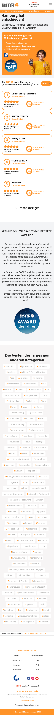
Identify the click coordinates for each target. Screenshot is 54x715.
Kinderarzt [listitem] (31, 506)
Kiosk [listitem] (43, 506)
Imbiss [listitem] (24, 488)
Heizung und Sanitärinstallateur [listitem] (19, 477)
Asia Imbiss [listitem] (23, 378)
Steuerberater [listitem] (14, 604)
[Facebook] (28, 678)
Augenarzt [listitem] (37, 378)
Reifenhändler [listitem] (19, 564)
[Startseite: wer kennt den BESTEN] (10, 4)
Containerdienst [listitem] (14, 401)
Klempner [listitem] (12, 512)
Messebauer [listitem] (43, 517)
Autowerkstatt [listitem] (30, 384)
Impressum (16, 665)
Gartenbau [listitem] (25, 448)
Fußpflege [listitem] (39, 442)
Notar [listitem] (44, 529)
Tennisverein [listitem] (31, 610)
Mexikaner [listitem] (40, 523)
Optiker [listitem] (11, 535)
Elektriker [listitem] (38, 407)
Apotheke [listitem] (11, 372)
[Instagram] (32, 678)
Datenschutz (17, 670)
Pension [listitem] (8, 541)
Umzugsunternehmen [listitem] (27, 616)
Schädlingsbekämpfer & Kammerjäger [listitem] (26, 570)
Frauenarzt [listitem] (14, 442)
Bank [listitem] (43, 384)
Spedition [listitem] (8, 593)
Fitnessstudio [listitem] (11, 436)
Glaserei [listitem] (24, 453)
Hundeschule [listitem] (10, 488)
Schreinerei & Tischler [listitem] (18, 581)
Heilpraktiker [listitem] (32, 471)
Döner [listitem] (13, 407)
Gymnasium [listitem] (8, 465)
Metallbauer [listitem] (12, 523)
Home (4, 633)
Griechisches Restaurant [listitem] (18, 459)
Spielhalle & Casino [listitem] (25, 593)
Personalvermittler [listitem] (25, 541)
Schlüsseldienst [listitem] (25, 575)
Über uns (17, 655)
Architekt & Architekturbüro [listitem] (32, 372)
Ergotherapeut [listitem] (35, 413)
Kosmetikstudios (14, 633)
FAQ (37, 660)
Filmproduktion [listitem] (36, 424)
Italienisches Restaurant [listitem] (38, 494)
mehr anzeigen (29, 208)
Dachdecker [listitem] (31, 401)
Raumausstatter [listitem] (18, 558)
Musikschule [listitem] (31, 529)
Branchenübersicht (37, 655)
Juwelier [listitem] (39, 500)
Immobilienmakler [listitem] (40, 488)
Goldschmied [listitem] (38, 453)
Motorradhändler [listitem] (13, 529)
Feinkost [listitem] (42, 419)
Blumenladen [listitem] (35, 390)
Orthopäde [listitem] (25, 535)
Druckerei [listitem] (25, 407)
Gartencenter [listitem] (40, 448)
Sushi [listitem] (42, 604)
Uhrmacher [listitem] (8, 616)
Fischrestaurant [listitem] (36, 430)
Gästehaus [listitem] (10, 448)
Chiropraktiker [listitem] (30, 395)
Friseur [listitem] (27, 442)
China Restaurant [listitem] (12, 395)
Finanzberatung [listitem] (17, 430)
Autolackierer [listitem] (13, 384)
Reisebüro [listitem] (34, 564)
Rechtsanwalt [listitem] (36, 558)
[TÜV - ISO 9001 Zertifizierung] (17, 677)
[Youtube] (37, 678)
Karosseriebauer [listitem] (14, 506)
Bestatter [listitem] (7, 390)
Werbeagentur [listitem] (27, 622)
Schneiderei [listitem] (42, 575)
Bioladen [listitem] (20, 390)
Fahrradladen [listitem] (13, 419)
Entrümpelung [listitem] (17, 413)
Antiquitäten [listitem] (42, 366)
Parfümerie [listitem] (39, 535)
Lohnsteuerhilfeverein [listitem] (13, 517)
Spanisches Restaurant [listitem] (35, 587)
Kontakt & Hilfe (17, 660)
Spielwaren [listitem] (44, 593)
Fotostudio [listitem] (42, 436)
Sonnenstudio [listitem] (13, 587)
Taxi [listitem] (19, 610)
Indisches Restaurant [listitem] (13, 494)
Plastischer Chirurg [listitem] (19, 552)
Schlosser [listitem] (9, 575)
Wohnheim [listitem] (43, 622)
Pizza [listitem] (43, 546)
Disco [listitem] (43, 401)
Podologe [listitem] (37, 552)
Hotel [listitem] (25, 483)
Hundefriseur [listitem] (38, 483)
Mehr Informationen (27, 700)
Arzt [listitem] (12, 378)
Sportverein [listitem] (12, 599)
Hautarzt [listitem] (18, 471)
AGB (37, 670)
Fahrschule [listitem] (28, 419)
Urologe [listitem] (45, 616)
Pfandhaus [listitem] (43, 541)
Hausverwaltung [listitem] (42, 465)
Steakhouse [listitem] (27, 599)
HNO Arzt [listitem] (43, 477)
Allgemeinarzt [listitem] (26, 366)
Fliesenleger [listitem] (27, 436)
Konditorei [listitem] (26, 512)
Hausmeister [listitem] (24, 465)
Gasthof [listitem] (12, 453)
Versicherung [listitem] (10, 622)
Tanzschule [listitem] (8, 610)
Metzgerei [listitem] (27, 523)
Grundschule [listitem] (39, 459)
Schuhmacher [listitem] (38, 581)
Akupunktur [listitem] (9, 366)
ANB (37, 665)
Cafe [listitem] (47, 390)
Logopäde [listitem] (40, 512)
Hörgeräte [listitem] (13, 483)
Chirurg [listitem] (45, 395)
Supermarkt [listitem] (30, 604)
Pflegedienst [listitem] (12, 546)
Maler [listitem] (30, 517)
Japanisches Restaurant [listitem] (20, 500)
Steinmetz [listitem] (41, 599)
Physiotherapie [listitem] (29, 546)
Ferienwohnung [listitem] (17, 424)
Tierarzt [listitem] (45, 610)
